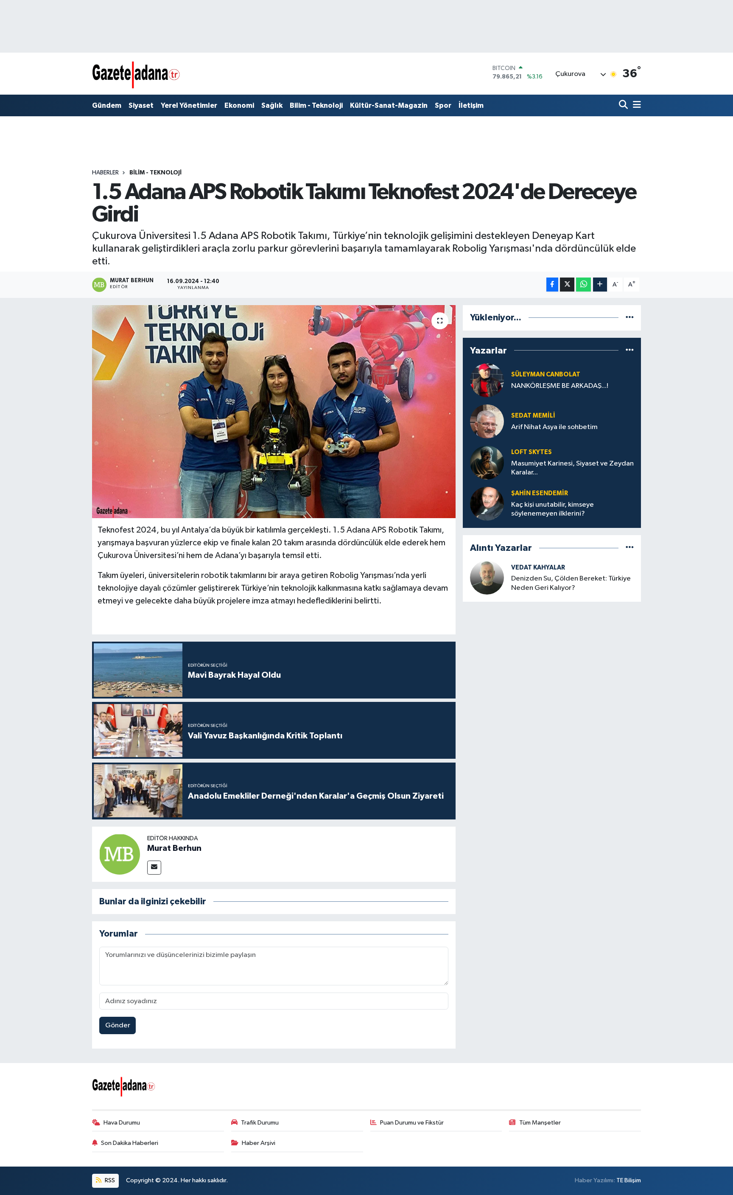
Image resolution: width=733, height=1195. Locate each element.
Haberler (105, 173)
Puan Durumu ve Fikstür (412, 1122)
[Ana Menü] (635, 105)
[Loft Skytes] (487, 462)
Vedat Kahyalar (538, 567)
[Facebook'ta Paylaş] (552, 285)
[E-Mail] (154, 868)
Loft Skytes (531, 452)
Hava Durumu (122, 1122)
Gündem (106, 105)
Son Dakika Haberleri (129, 1143)
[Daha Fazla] (600, 285)
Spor (443, 105)
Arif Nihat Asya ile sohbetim (554, 427)
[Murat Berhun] (119, 854)
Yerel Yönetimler (189, 105)
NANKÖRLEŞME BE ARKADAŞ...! (559, 386)
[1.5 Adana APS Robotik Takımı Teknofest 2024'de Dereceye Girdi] (274, 411)
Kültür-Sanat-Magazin (389, 105)
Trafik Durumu (260, 1122)
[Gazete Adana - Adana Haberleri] (136, 73)
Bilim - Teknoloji (316, 105)
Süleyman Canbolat (545, 374)
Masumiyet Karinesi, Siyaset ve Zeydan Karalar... (572, 468)
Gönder (117, 1025)
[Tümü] (630, 317)
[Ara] (624, 105)
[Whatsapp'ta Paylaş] (583, 285)
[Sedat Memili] (487, 421)
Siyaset (141, 105)
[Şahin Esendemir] (487, 503)
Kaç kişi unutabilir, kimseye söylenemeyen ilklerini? (552, 509)
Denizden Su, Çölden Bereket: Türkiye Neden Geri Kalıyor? (571, 583)
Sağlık (272, 105)
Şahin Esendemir (539, 493)
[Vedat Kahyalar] (487, 577)
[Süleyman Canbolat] (487, 380)
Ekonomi (239, 105)
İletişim (471, 105)
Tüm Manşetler (540, 1122)
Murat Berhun (174, 848)
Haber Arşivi (258, 1143)
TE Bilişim (628, 1180)
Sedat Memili (533, 415)
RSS (109, 1180)
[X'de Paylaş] (567, 285)
